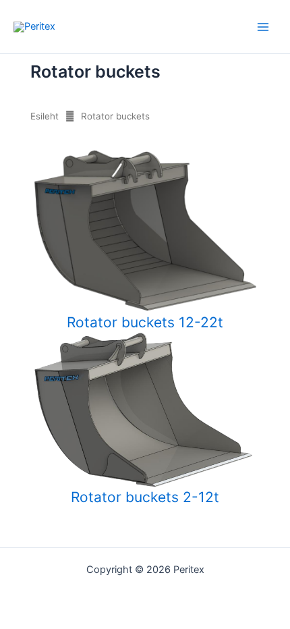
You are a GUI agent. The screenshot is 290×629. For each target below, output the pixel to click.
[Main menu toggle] (263, 26)
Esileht (44, 116)
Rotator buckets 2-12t (145, 497)
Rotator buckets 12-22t (145, 321)
